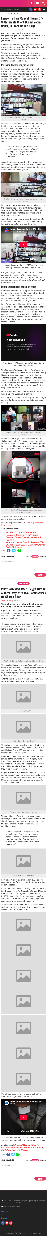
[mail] (44, 9)
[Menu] (37, 3)
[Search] (43, 3)
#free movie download (11, 9)
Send (40, 574)
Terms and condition (8, 1215)
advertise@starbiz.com (11, 1206)
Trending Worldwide (15, 14)
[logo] (7, 3)
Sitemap (4, 1218)
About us (4, 1212)
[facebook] (31, 9)
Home (3, 14)
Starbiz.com (6, 525)
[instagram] (39, 9)
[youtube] (35, 9)
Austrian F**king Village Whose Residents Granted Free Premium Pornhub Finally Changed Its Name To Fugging (24, 536)
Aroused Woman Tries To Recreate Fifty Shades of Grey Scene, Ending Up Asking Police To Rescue (22, 1147)
